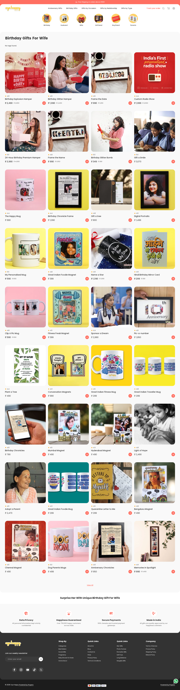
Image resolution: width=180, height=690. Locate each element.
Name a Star (97, 274)
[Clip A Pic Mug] (25, 307)
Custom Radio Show (144, 99)
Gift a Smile (140, 157)
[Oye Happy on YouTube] (27, 669)
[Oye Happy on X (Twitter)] (41, 669)
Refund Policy (150, 655)
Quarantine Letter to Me (103, 509)
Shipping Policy (151, 652)
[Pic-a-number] (154, 307)
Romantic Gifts (121, 652)
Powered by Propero (26, 685)
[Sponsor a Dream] (111, 307)
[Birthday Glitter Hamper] (68, 72)
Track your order (153, 8)
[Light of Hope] (154, 424)
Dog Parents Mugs (57, 567)
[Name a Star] (111, 248)
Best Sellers (62, 649)
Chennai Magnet (13, 567)
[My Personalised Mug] (25, 248)
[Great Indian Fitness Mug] (111, 365)
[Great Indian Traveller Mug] (154, 365)
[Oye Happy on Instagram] (21, 669)
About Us (91, 646)
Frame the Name (56, 157)
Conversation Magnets (59, 392)
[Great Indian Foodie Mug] (68, 482)
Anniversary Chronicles (102, 567)
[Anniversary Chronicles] (111, 541)
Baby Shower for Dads (66, 658)
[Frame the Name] (68, 131)
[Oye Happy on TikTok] (34, 669)
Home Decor (63, 661)
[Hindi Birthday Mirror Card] (154, 248)
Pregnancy (62, 655)
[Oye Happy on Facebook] (14, 669)
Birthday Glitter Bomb (102, 157)
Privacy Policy (92, 658)
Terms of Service (151, 646)
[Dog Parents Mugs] (68, 541)
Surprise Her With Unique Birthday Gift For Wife (90, 598)
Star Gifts (120, 646)
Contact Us (91, 652)
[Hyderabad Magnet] (111, 424)
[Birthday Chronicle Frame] (68, 189)
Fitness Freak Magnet (58, 333)
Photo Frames (121, 649)
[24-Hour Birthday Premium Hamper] (25, 131)
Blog (89, 649)
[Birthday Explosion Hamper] (25, 72)
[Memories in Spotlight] (154, 541)
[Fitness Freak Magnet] (68, 307)
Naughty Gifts (121, 661)
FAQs (89, 655)
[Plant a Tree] (25, 365)
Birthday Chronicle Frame (60, 216)
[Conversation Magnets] (68, 365)
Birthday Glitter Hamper (60, 99)
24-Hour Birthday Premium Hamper (22, 157)
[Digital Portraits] (154, 189)
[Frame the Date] (111, 72)
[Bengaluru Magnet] (154, 482)
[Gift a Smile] (154, 131)
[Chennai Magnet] (25, 541)
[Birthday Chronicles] (25, 424)
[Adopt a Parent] (25, 482)
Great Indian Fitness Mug (103, 392)
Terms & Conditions (94, 661)
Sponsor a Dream (100, 333)
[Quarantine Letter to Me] (111, 482)
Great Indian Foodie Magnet (62, 274)
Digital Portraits (141, 216)
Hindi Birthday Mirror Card (147, 274)
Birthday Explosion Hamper (18, 99)
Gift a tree (96, 216)
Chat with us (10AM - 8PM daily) (90, 2)
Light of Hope (140, 450)
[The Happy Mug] (25, 189)
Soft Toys (120, 655)
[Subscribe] (41, 659)
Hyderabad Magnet (101, 450)
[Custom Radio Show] (154, 72)
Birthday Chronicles (14, 450)
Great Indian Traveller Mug (147, 392)
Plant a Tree (11, 392)
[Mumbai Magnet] (68, 424)
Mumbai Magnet (56, 450)
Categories (62, 646)
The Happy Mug (13, 216)
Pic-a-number (141, 333)
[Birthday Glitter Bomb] (111, 131)
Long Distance (121, 658)
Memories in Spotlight (145, 567)
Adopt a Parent (12, 509)
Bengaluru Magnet (143, 509)
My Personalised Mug (15, 274)
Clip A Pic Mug (12, 333)
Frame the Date (99, 99)
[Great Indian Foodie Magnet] (68, 248)
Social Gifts (62, 652)
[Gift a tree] (111, 189)
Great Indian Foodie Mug (60, 509)
